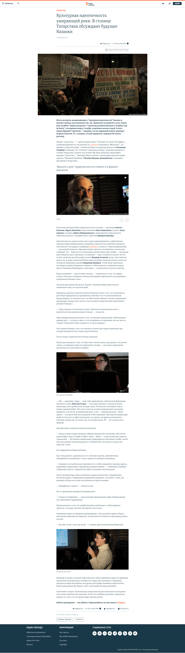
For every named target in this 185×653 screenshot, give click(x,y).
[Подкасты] (130, 633)
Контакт (30, 645)
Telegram (121, 603)
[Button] (105, 43)
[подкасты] (169, 3)
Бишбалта (93, 247)
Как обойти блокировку (69, 636)
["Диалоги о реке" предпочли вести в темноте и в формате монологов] (92, 194)
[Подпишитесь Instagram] (120, 633)
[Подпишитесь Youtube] (110, 633)
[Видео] (163, 3)
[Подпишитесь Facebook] (100, 633)
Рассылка (63, 641)
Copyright (63, 645)
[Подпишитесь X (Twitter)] (105, 633)
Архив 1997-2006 (33, 641)
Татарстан (61, 11)
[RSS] (125, 633)
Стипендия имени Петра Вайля (39, 636)
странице (94, 145)
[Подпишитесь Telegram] (115, 633)
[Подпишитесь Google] (94, 633)
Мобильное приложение (36, 632)
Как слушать (64, 632)
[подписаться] (135, 633)
